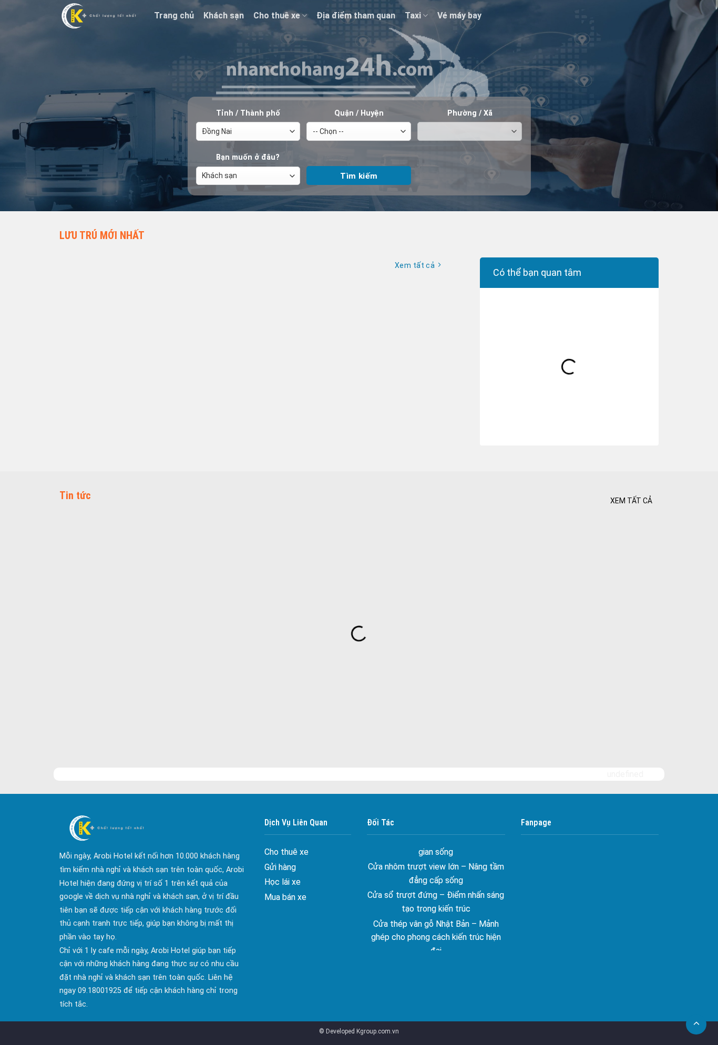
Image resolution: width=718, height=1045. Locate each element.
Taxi (413, 15)
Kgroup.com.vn (377, 1031)
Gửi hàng (280, 867)
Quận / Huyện (359, 113)
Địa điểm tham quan (355, 15)
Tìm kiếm (358, 157)
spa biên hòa (436, 938)
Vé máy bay (459, 15)
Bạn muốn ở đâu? (248, 157)
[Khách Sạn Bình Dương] (98, 16)
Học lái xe (282, 882)
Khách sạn (223, 15)
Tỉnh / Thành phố (248, 113)
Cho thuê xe (276, 15)
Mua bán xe (285, 897)
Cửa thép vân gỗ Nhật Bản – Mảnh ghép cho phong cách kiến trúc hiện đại (436, 909)
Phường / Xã (470, 113)
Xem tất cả (631, 500)
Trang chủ (174, 15)
